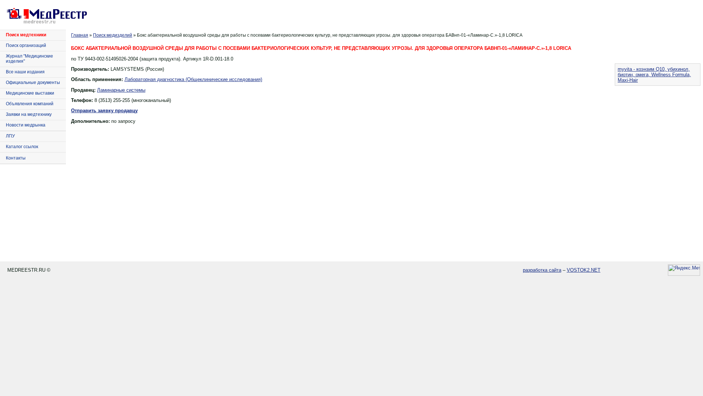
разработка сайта (542, 270)
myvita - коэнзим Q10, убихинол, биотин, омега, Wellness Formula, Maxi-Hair (654, 74)
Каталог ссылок (22, 146)
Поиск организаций (26, 45)
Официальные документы (33, 82)
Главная (79, 35)
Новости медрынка (25, 125)
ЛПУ (10, 136)
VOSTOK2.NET (583, 270)
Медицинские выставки (30, 93)
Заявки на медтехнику (29, 114)
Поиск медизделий (112, 35)
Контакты (16, 158)
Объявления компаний (29, 103)
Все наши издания (25, 71)
